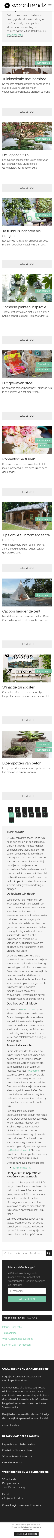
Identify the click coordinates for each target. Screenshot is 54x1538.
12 (44, 809)
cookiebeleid (27, 1529)
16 (31, 814)
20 (45, 814)
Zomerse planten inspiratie (24, 307)
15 (25, 814)
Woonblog (44, 445)
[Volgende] (11, 820)
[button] (50, 5)
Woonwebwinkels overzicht (17, 1338)
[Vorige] (10, 810)
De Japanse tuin (15, 155)
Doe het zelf (44, 364)
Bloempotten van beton (21, 763)
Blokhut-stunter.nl (20, 1150)
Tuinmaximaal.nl (21, 1167)
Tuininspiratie (43, 62)
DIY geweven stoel (17, 383)
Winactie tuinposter (18, 687)
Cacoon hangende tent (21, 611)
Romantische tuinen (18, 459)
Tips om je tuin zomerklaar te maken (26, 537)
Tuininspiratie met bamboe (24, 79)
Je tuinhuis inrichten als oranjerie (21, 233)
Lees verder (27, 112)
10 (31, 809)
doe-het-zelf (28, 1009)
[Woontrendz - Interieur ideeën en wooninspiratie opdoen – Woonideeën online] (25, 5)
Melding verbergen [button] (26, 1534)
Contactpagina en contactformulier (21, 1505)
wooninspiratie (15, 35)
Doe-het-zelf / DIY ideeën (16, 1344)
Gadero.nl (34, 1070)
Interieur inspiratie (12, 1327)
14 (18, 814)
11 (37, 809)
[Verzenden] (49, 1253)
